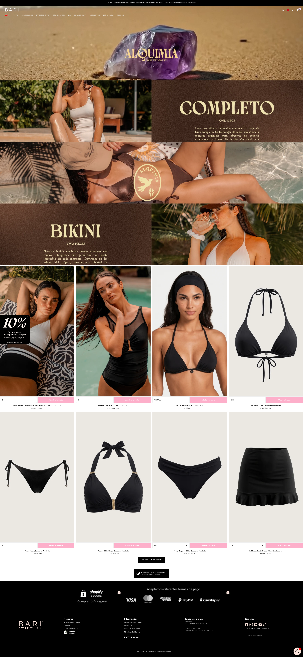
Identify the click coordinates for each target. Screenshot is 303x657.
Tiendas (67, 625)
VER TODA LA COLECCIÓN (151, 560)
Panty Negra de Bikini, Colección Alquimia (190, 551)
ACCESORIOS (95, 15)
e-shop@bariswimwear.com (196, 623)
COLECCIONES (27, 15)
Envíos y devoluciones (133, 622)
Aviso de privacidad (132, 629)
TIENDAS (120, 15)
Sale (7, 15)
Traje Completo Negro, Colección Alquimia (113, 405)
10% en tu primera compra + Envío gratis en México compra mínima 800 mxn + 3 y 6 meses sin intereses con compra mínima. (151, 2)
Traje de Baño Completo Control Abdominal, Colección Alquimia (37, 405)
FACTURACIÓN (131, 637)
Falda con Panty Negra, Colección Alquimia (265, 551)
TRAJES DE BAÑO (42, 15)
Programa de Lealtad (72, 622)
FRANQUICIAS (129, 625)
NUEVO (15, 15)
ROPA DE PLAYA (80, 15)
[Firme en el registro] (293, 10)
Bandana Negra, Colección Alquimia (189, 405)
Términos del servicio (132, 632)
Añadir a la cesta (56, 400)
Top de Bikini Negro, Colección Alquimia (266, 405)
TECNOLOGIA (108, 15)
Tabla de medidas (71, 629)
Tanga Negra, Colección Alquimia (37, 551)
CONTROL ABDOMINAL (62, 15)
